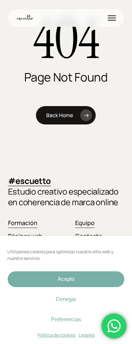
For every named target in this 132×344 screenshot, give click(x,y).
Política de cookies (56, 335)
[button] (112, 18)
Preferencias (66, 319)
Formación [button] (22, 223)
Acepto (66, 279)
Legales (87, 335)
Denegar (66, 299)
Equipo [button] (85, 223)
